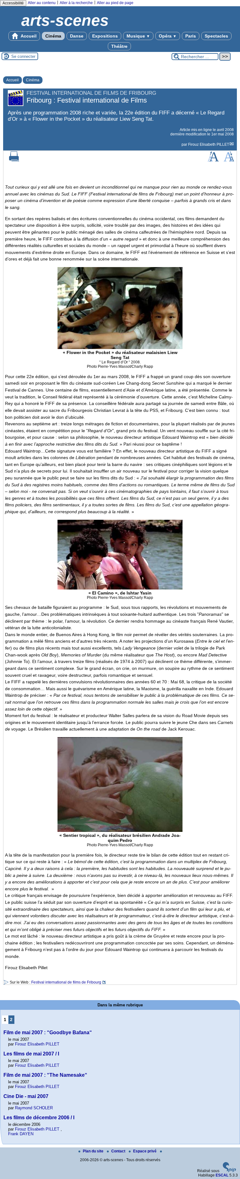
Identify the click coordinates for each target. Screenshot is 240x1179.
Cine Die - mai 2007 (25, 1096)
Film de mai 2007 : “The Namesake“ (45, 1075)
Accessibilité (13, 3)
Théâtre (119, 46)
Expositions (105, 35)
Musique (138, 35)
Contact (118, 1151)
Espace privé (145, 1151)
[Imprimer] (14, 160)
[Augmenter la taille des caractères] (213, 160)
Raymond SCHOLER (34, 1108)
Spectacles (216, 35)
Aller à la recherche (76, 3)
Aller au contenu (42, 3)
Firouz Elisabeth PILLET (208, 144)
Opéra (168, 35)
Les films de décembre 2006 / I (38, 1117)
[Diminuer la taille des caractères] (229, 160)
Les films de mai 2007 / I (31, 1053)
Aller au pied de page (115, 3)
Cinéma (53, 35)
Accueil (28, 35)
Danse (76, 35)
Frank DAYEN (20, 1133)
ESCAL (222, 1175)
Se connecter (23, 56)
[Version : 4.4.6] (229, 1171)
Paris (190, 35)
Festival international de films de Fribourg (66, 982)
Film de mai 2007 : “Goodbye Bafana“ (47, 1032)
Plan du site (93, 1151)
